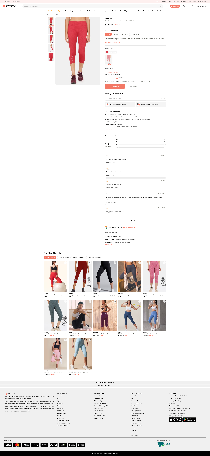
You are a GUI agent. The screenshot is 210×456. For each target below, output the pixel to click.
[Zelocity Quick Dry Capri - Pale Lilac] (55, 354)
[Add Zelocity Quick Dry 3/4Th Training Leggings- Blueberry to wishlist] (139, 262)
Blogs (157, 1)
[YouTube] (180, 415)
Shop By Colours (136, 411)
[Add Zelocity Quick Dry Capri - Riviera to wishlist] (164, 301)
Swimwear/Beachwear (63, 423)
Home (45, 14)
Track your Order (99, 408)
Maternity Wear (61, 413)
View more (108, 130)
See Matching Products (112, 42)
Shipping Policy (98, 398)
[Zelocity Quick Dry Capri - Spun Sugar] (80, 354)
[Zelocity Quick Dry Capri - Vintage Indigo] (130, 315)
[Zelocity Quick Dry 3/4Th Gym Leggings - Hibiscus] (55, 276)
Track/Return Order (166, 1)
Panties (59, 406)
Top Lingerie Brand (62, 425)
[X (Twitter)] (172, 415)
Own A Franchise (136, 420)
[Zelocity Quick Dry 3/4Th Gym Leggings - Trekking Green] (55, 315)
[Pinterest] (176, 415)
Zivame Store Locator (137, 413)
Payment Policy (98, 413)
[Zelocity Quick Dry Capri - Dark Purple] (105, 315)
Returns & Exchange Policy (101, 406)
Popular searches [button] (104, 386)
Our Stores (183, 1)
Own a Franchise (202, 1)
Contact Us (176, 1)
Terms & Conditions (100, 403)
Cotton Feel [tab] (124, 34)
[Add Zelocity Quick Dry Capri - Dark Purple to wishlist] (115, 301)
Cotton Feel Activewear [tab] (94, 257)
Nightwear (60, 401)
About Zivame (135, 396)
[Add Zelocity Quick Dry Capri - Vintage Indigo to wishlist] (139, 301)
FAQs (132, 433)
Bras (58, 398)
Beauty (59, 415)
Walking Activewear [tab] (78, 257)
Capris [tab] (108, 34)
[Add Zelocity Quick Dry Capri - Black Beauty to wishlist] (90, 301)
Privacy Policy (98, 401)
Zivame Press (135, 415)
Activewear (51, 14)
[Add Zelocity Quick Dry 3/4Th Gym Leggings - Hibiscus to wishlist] (65, 262)
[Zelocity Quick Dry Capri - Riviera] (154, 315)
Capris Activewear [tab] (64, 257)
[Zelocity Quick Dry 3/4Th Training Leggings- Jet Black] (105, 276)
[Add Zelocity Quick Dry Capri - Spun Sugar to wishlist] (90, 340)
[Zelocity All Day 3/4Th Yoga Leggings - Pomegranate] (80, 276)
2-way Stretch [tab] (136, 34)
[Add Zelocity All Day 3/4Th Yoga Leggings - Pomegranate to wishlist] (90, 262)
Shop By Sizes (135, 408)
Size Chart (121, 78)
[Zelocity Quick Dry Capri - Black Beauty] (80, 315)
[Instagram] (174, 415)
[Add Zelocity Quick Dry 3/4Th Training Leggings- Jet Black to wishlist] (115, 262)
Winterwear (60, 411)
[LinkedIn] (183, 415)
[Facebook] (170, 416)
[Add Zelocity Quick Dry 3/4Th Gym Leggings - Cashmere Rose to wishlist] (164, 262)
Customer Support (99, 415)
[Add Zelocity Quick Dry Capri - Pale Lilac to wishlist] (65, 340)
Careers (133, 428)
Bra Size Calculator (136, 403)
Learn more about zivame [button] (104, 382)
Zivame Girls (60, 418)
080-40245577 (177, 408)
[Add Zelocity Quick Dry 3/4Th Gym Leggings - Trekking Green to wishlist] (65, 301)
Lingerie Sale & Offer (63, 420)
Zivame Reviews (136, 423)
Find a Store (134, 435)
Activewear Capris (60, 14)
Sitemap (133, 430)
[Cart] (193, 6)
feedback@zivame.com (179, 411)
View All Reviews (136, 221)
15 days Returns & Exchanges (149, 104)
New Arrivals (60, 396)
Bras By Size (134, 406)
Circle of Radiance (136, 425)
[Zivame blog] (178, 415)
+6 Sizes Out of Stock (111, 72)
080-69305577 (186, 408)
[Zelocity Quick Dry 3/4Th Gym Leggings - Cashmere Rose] (154, 276)
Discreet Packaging (99, 411)
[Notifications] (184, 6)
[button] (161, 6)
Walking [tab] (116, 34)
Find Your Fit (134, 401)
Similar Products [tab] (50, 257)
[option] (51, 21)
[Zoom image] (77, 51)
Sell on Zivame (192, 1)
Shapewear (60, 408)
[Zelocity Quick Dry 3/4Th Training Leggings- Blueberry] (130, 276)
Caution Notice (98, 418)
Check (163, 98)
